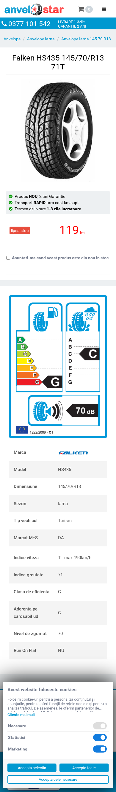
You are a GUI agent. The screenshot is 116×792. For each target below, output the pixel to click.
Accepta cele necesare (58, 779)
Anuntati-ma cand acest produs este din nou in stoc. (61, 257)
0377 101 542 (29, 24)
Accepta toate (84, 768)
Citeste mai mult (21, 715)
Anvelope (12, 38)
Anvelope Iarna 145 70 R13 (86, 38)
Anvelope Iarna (41, 38)
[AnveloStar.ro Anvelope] (34, 8)
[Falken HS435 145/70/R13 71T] (58, 130)
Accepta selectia (32, 768)
